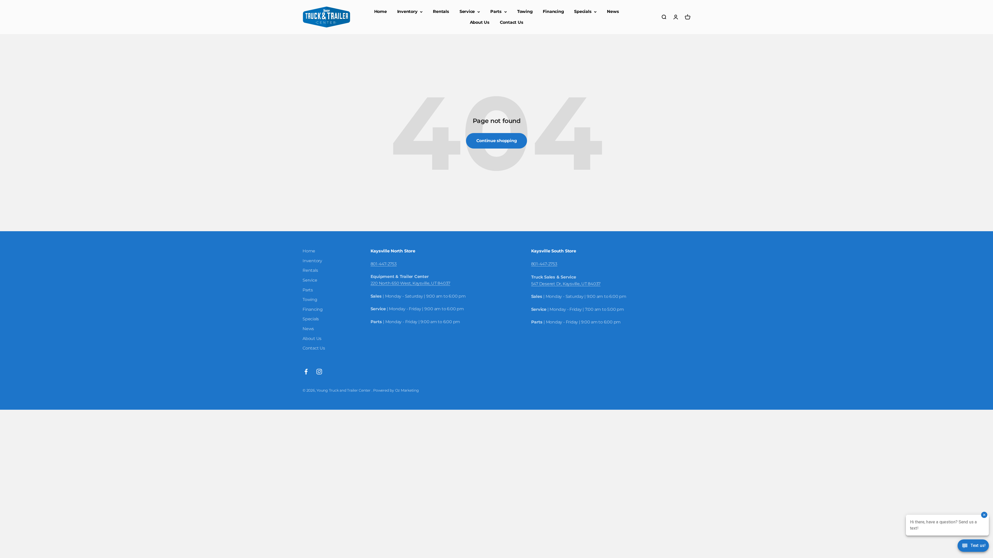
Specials (582, 11)
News (613, 11)
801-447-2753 (384, 263)
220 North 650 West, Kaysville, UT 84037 (410, 283)
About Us (480, 22)
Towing (525, 11)
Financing (553, 11)
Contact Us (511, 22)
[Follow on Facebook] (306, 371)
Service (467, 11)
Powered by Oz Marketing (396, 390)
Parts (496, 11)
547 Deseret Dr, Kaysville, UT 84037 (566, 283)
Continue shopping (496, 140)
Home (380, 11)
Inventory (407, 11)
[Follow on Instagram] (319, 371)
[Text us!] (973, 546)
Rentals (441, 11)
